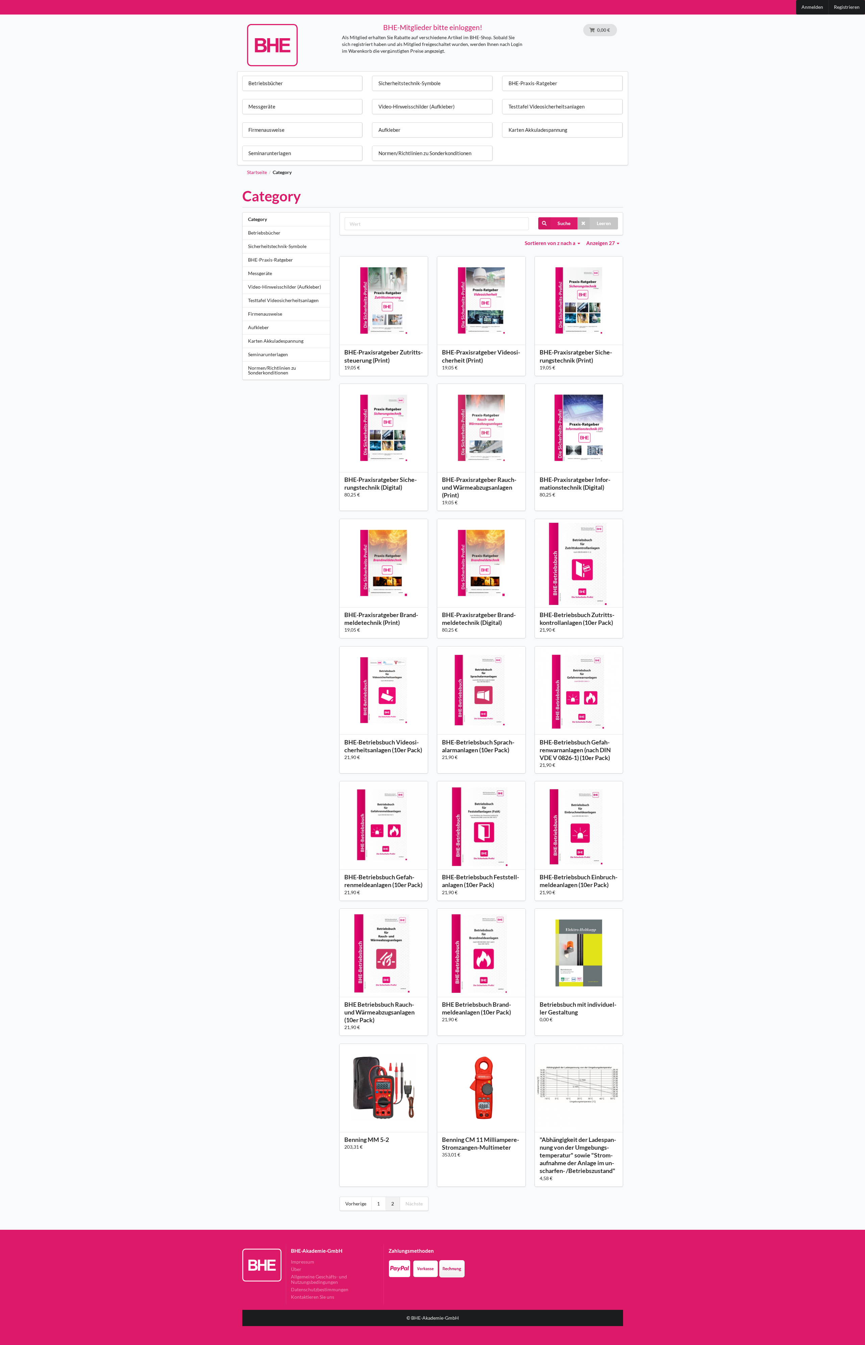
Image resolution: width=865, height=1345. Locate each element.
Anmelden (812, 7)
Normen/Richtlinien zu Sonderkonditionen (272, 370)
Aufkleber (258, 327)
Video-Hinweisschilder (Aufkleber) (284, 287)
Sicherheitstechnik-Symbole (277, 246)
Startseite (257, 172)
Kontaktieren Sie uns (312, 1297)
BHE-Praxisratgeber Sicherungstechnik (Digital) (380, 483)
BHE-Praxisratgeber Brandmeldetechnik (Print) (381, 618)
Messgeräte (260, 273)
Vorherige (355, 1203)
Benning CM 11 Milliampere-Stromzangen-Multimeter (480, 1143)
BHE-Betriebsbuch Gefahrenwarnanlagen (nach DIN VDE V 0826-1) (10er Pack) (575, 749)
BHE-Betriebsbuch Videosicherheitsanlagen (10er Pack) (383, 746)
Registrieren (847, 7)
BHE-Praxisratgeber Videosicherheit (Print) (481, 356)
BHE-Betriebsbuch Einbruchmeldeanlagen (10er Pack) (578, 880)
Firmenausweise (265, 314)
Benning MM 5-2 (366, 1139)
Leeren (604, 223)
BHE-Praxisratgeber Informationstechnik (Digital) (575, 483)
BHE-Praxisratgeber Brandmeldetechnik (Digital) (479, 618)
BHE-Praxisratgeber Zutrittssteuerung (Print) (383, 356)
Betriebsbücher (264, 233)
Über (296, 1269)
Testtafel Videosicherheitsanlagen (283, 300)
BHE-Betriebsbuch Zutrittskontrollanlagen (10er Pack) (577, 618)
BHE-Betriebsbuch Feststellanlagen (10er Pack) (480, 880)
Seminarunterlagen (268, 354)
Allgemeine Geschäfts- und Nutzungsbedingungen (319, 1279)
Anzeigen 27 (601, 243)
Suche (564, 223)
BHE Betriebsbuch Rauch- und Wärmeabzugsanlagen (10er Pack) (379, 1012)
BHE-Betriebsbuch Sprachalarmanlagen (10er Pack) (478, 746)
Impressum (302, 1262)
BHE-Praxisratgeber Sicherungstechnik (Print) (576, 356)
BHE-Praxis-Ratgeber (270, 260)
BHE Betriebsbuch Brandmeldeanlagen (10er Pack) (476, 1008)
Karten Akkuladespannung (275, 341)
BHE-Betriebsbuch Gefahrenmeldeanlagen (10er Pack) (383, 880)
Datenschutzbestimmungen (319, 1289)
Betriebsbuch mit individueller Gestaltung (578, 1008)
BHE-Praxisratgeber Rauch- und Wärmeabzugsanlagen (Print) (479, 487)
